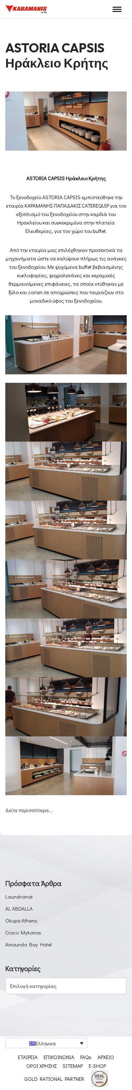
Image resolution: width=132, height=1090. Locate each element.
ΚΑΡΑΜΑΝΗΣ (38, 205)
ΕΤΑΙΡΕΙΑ (28, 1056)
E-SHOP (97, 1065)
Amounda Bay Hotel (28, 944)
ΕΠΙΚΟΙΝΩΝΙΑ (59, 1056)
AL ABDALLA (19, 908)
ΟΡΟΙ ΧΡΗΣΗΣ (41, 1065)
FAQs (86, 1056)
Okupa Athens (21, 920)
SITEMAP (73, 1065)
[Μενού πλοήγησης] (117, 9)
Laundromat (19, 896)
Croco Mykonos (23, 932)
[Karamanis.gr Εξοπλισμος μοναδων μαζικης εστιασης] (26, 9)
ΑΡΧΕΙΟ (106, 1056)
